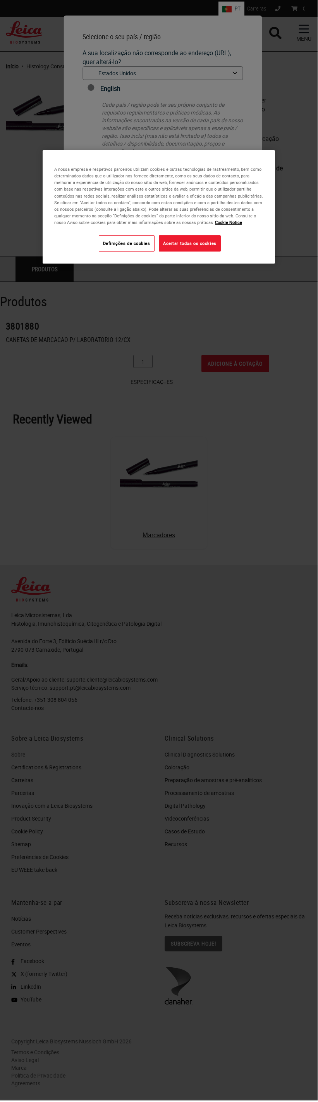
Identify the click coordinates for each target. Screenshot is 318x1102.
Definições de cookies (126, 243)
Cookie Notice (228, 222)
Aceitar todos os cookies (190, 243)
